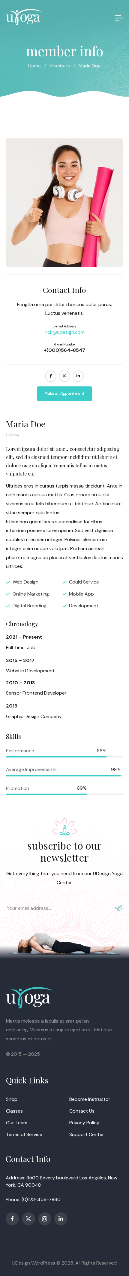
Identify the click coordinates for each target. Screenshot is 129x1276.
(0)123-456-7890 (41, 1199)
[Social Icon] (12, 1218)
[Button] (118, 18)
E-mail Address (64, 326)
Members (60, 66)
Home (34, 66)
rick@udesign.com (65, 332)
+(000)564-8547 (64, 350)
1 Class (12, 434)
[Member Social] (50, 376)
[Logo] (24, 17)
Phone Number (64, 344)
